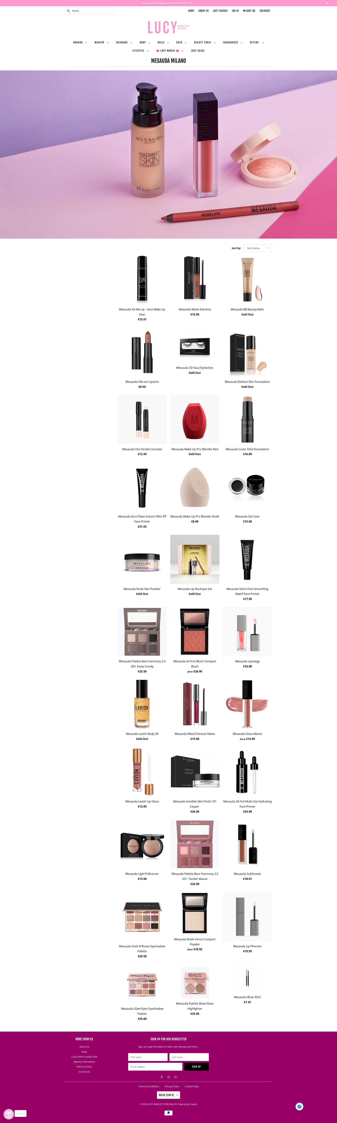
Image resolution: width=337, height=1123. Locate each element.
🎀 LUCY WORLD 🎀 (168, 50)
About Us (204, 10)
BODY (143, 42)
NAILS (162, 42)
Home (191, 10)
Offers (255, 42)
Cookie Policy (192, 1086)
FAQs (84, 1051)
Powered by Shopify (187, 1104)
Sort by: (237, 248)
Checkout (265, 10)
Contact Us (84, 1071)
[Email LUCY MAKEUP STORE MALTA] (175, 1077)
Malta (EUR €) (167, 1095)
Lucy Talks (197, 50)
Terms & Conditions (148, 1086)
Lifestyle (139, 50)
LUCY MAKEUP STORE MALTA (162, 1104)
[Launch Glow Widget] (9, 1114)
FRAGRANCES (231, 42)
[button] (299, 1107)
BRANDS (78, 42)
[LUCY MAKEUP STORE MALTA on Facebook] (161, 1077)
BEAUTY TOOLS (203, 42)
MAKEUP (100, 42)
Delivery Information (84, 1061)
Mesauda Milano (168, 61)
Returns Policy (84, 1066)
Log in (235, 10)
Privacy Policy (172, 1086)
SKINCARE (122, 42)
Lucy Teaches (220, 10)
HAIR (179, 42)
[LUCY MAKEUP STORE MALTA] (168, 28)
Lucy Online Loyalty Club (84, 1056)
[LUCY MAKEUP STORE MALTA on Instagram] (168, 1077)
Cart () (250, 10)
